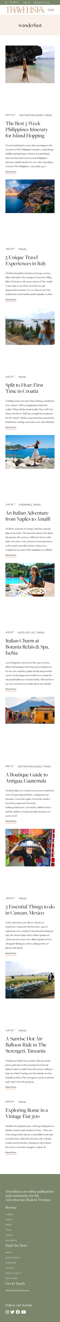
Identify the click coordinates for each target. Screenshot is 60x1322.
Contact (10, 1268)
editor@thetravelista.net (17, 1290)
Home (8, 1224)
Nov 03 (10, 115)
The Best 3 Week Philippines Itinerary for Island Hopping (26, 129)
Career (9, 1214)
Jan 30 (10, 249)
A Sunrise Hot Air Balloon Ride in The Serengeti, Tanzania (26, 1044)
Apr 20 (10, 1102)
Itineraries (25, 505)
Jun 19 (9, 633)
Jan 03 (10, 899)
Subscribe (10, 1262)
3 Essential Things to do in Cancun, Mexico (29, 909)
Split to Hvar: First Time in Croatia (24, 387)
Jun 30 (10, 505)
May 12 (10, 767)
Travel (48, 116)
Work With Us (41, 3)
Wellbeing (11, 1240)
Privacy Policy (13, 1273)
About (26, 3)
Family (9, 1219)
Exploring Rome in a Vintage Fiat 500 (26, 1112)
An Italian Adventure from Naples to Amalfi (27, 515)
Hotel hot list (26, 633)
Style (8, 1230)
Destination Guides (31, 116)
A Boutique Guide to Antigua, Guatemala (26, 777)
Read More (10, 172)
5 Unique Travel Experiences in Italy (25, 260)
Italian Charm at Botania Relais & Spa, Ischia (27, 646)
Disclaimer (11, 1278)
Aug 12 (10, 377)
